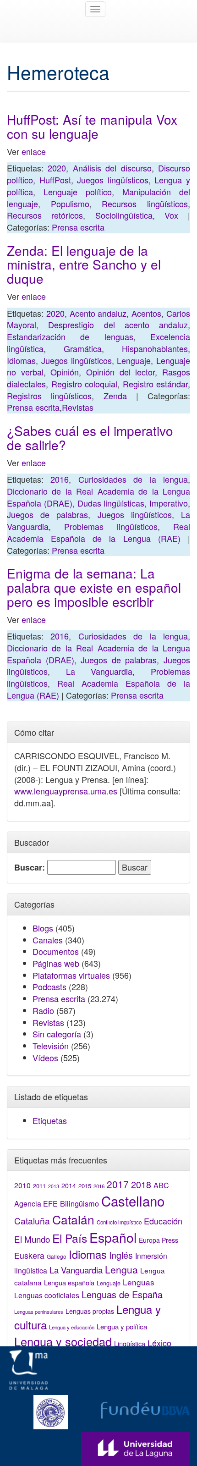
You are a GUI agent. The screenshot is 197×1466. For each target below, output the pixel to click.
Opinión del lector (120, 372)
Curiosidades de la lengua (133, 479)
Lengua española (69, 1282)
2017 (118, 1184)
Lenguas (138, 1282)
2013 (53, 1186)
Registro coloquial (84, 384)
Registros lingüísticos (49, 396)
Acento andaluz (98, 313)
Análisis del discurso (112, 168)
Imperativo (168, 503)
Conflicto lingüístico (119, 1222)
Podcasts (49, 986)
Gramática (83, 348)
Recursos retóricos (45, 215)
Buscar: (29, 867)
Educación (163, 1221)
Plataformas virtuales (71, 975)
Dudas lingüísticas (111, 503)
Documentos (56, 951)
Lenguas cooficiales (46, 1295)
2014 (68, 1185)
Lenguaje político (78, 192)
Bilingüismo (79, 1203)
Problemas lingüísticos (111, 526)
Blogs (43, 928)
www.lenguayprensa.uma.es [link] (65, 791)
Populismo (70, 203)
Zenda (115, 396)
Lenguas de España (122, 1294)
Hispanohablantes (155, 348)
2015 (84, 1185)
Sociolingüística (124, 215)
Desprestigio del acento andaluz (118, 325)
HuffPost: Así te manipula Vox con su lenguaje (92, 126)
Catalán (73, 1219)
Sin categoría (57, 1034)
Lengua (121, 1269)
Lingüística (129, 1343)
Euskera (29, 1255)
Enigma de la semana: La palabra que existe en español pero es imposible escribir (94, 587)
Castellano (132, 1200)
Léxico (159, 1343)
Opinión (64, 372)
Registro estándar (155, 384)
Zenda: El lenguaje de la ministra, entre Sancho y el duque (84, 264)
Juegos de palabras (47, 514)
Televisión (51, 1046)
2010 (22, 1185)
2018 (141, 1184)
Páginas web (56, 963)
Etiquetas (50, 1120)
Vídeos (45, 1058)
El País (69, 1238)
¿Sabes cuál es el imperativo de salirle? (90, 437)
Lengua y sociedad (63, 1341)
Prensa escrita (78, 227)
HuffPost (55, 180)
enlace (34, 151)
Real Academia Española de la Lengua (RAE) (98, 532)
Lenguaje (134, 360)
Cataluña (32, 1220)
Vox (171, 215)
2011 (39, 1186)
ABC (161, 1185)
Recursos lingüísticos (145, 203)
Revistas (77, 407)
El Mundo (32, 1239)
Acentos (146, 313)
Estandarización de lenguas (70, 336)
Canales (48, 940)
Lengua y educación (71, 1327)
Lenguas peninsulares (38, 1311)
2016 (59, 479)
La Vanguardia (99, 671)
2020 (57, 168)
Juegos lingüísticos (112, 180)
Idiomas (21, 360)
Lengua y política (122, 1326)
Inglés (121, 1255)
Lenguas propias (90, 1311)
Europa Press (158, 1240)
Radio (43, 1010)
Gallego (56, 1256)
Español (113, 1237)
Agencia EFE (36, 1203)
